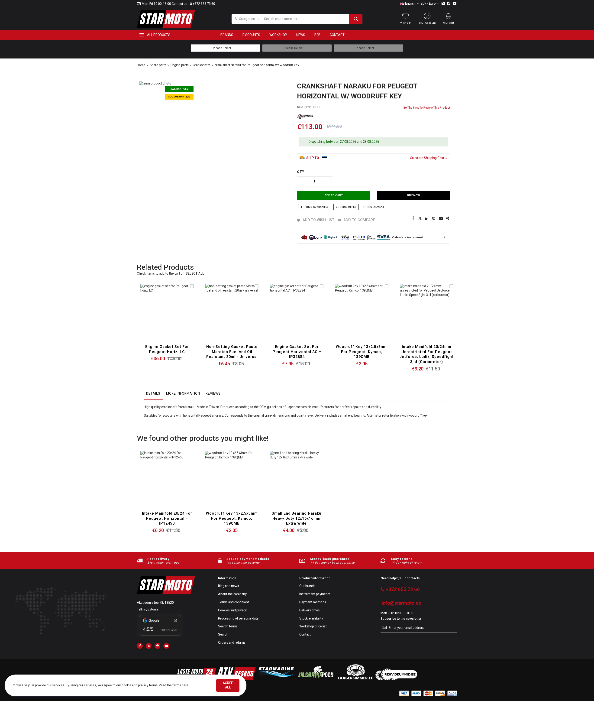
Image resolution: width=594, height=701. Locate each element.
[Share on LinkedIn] (427, 218)
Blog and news (228, 586)
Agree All (228, 685)
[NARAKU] (305, 116)
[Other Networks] (448, 218)
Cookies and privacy (232, 610)
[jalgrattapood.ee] (315, 679)
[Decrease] (302, 181)
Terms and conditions (233, 602)
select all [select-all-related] (195, 274)
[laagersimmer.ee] (355, 679)
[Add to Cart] (156, 316)
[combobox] (312, 19)
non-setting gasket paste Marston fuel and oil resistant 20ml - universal (232, 352)
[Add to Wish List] (167, 316)
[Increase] (327, 181)
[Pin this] (434, 218)
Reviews (213, 393)
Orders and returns (231, 643)
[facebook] (140, 646)
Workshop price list (313, 626)
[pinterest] (157, 646)
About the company (232, 594)
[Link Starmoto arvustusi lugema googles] (160, 636)
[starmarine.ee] (275, 679)
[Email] (441, 218)
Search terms (228, 626)
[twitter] (149, 646)
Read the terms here (173, 685)
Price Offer (348, 207)
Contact (305, 635)
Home (141, 65)
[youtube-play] (166, 646)
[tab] (153, 394)
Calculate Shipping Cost (427, 158)
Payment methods (312, 602)
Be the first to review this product (427, 108)
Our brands (307, 586)
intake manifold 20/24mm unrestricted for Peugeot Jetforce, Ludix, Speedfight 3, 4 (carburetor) (427, 354)
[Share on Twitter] (420, 218)
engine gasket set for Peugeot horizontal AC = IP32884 (297, 352)
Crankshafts (201, 65)
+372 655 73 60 (204, 4)
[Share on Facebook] (413, 218)
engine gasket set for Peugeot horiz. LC (167, 349)
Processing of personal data (238, 619)
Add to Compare (359, 220)
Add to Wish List (318, 220)
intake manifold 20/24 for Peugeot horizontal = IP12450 (167, 518)
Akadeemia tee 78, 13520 (155, 602)
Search (223, 635)
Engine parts (180, 65)
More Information (183, 393)
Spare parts (158, 65)
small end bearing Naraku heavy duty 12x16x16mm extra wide (296, 518)
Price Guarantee (317, 207)
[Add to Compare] (178, 316)
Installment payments (314, 594)
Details (153, 393)
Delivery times (309, 610)
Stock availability (311, 619)
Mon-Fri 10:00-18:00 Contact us (164, 4)
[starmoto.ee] (166, 19)
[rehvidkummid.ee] (396, 679)
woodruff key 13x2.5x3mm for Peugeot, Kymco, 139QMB (362, 352)
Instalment (376, 207)
